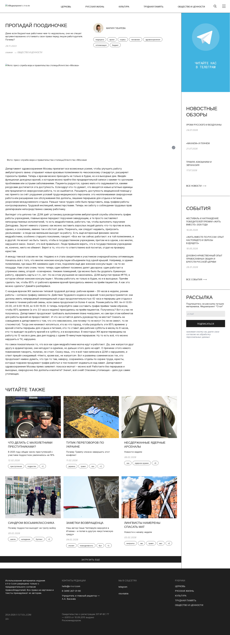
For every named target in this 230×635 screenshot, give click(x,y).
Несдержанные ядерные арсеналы (144, 444)
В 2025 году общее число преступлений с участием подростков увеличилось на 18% (31, 453)
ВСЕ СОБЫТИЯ (194, 279)
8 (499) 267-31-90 (71, 591)
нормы (123, 40)
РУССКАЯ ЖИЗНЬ (94, 7)
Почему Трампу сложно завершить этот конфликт (88, 453)
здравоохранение (152, 40)
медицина (100, 40)
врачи (112, 40)
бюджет (115, 45)
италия (71, 546)
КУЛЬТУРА (124, 7)
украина (71, 466)
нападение (25, 539)
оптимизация (101, 45)
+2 (49, 539)
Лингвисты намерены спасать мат (142, 525)
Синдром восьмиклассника (31, 522)
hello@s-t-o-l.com (71, 586)
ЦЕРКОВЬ (66, 7)
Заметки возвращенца (84, 522)
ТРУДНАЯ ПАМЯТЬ (153, 7)
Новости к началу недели (138, 532)
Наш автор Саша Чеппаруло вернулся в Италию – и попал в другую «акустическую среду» (89, 531)
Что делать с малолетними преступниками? (30, 444)
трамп (83, 466)
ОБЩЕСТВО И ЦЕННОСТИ (191, 7)
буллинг (39, 539)
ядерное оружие (142, 463)
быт (100, 546)
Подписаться (205, 324)
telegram (122, 586)
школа (12, 539)
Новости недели (133, 452)
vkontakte (123, 593)
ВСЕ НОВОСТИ (194, 186)
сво (92, 466)
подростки (32, 466)
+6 (155, 463)
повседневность (86, 546)
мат (160, 543)
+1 (43, 466)
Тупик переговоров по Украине (85, 444)
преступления (16, 466)
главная (9, 52)
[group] (205, 132)
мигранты (130, 543)
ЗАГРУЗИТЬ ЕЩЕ (90, 560)
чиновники (135, 40)
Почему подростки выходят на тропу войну (32, 528)
